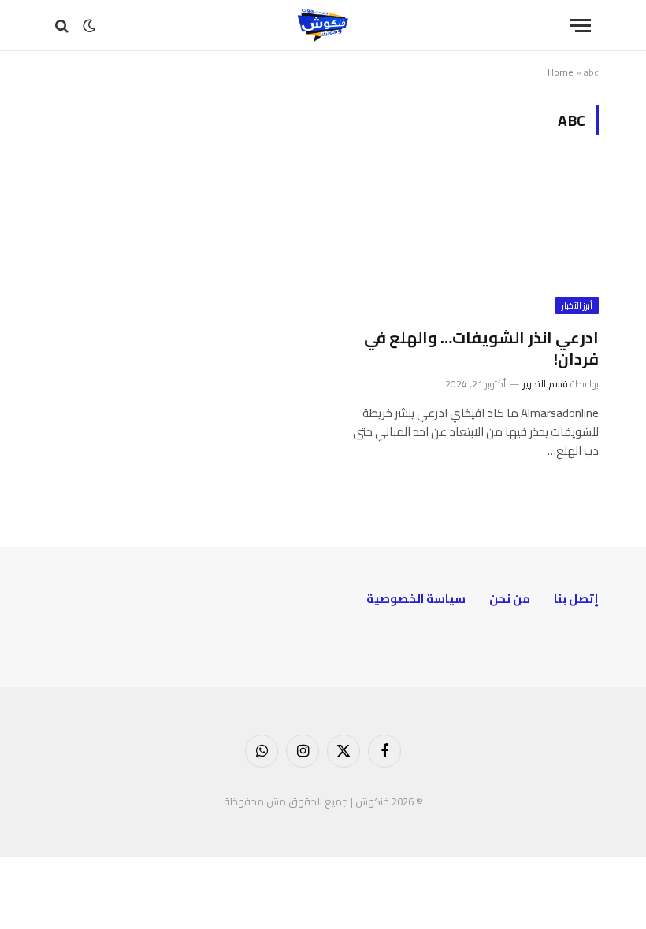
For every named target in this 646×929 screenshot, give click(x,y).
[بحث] (63, 25)
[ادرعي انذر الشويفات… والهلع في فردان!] (468, 240)
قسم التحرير (545, 384)
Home (561, 72)
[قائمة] (580, 25)
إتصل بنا (576, 598)
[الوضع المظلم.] (89, 26)
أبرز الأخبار (577, 305)
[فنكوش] (323, 25)
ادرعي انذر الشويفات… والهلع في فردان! (481, 348)
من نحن (509, 598)
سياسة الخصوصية (416, 598)
